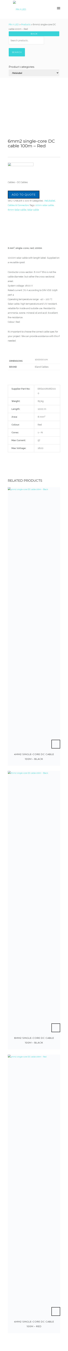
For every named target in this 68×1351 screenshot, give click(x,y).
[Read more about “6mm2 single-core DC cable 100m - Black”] (55, 1027)
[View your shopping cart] (45, 8)
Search (17, 52)
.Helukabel (49, 200)
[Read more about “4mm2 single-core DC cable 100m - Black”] (55, 744)
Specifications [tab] (16, 238)
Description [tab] (15, 227)
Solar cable (33, 209)
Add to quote (24, 194)
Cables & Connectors (18, 205)
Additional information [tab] (22, 233)
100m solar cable (44, 205)
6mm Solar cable (17, 209)
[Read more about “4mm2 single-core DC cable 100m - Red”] (55, 1311)
